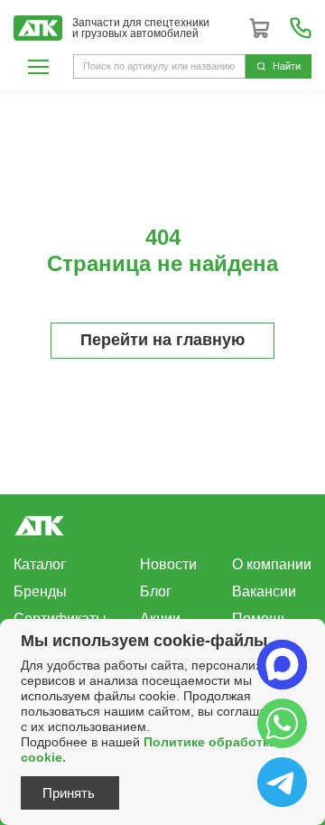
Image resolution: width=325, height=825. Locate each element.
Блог (156, 591)
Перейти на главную (162, 340)
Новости (168, 564)
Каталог (40, 564)
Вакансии (264, 591)
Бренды (40, 591)
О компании (271, 564)
